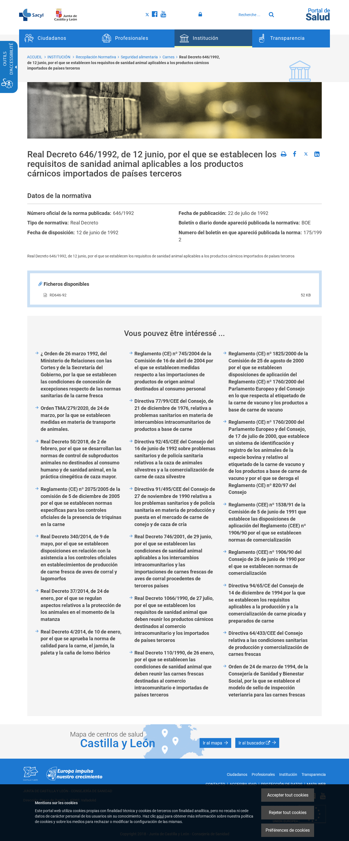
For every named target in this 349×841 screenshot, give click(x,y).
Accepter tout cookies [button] (287, 795)
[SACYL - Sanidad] (31, 14)
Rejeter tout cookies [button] (287, 812)
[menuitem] (58, 38)
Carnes (168, 57)
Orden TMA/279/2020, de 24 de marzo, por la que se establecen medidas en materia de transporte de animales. (78, 418)
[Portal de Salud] (318, 14)
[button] (215, 743)
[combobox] (251, 15)
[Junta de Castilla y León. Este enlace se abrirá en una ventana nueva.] (65, 14)
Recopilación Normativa (96, 57)
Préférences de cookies (288, 830)
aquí (160, 816)
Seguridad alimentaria (139, 57)
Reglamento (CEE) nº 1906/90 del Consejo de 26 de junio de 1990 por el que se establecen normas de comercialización (266, 562)
